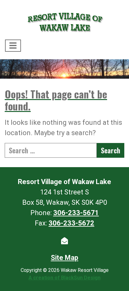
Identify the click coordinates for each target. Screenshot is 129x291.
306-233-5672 (71, 223)
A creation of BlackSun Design (64, 278)
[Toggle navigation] (13, 46)
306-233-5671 (76, 213)
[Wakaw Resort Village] (64, 21)
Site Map (64, 258)
